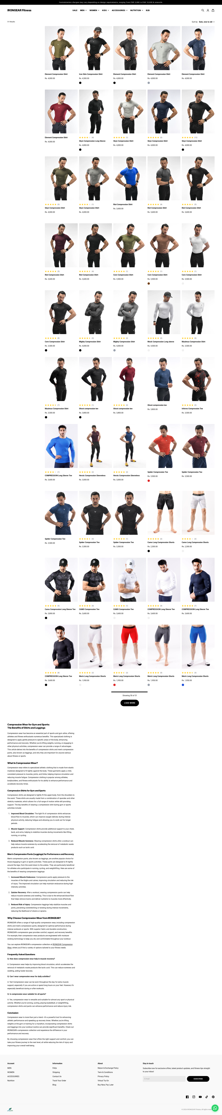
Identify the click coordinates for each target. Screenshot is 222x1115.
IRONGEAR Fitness (194, 1109)
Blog (54, 1085)
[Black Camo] (80, 618)
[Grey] (149, 83)
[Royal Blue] (46, 484)
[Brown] (149, 283)
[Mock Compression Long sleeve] (164, 312)
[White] (183, 283)
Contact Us (56, 1076)
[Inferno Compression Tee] (198, 379)
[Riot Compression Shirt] (129, 178)
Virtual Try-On (103, 1081)
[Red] (149, 481)
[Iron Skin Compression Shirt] (95, 48)
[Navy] (183, 83)
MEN (9, 1068)
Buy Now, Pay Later (105, 1085)
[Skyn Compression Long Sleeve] (95, 112)
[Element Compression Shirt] (61, 48)
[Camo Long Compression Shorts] (164, 513)
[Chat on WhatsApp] (215, 1108)
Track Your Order (59, 1081)
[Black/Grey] (183, 216)
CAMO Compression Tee (89, 609)
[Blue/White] (114, 213)
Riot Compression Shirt (122, 204)
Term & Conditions (105, 1072)
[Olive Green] (114, 283)
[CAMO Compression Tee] (95, 580)
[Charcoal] (80, 216)
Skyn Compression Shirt (123, 141)
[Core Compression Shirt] (129, 245)
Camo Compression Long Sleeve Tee (60, 609)
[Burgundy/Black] (46, 283)
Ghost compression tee (88, 409)
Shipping (56, 1072)
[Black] (80, 83)
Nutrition (10, 1081)
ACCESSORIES (13, 1076)
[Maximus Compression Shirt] (198, 312)
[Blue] (183, 685)
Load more (129, 703)
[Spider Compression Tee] (164, 446)
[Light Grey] (114, 150)
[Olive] (46, 83)
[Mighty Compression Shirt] (95, 312)
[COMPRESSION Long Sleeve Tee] (61, 446)
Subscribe (198, 1079)
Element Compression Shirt (56, 74)
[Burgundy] (46, 146)
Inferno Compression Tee (192, 409)
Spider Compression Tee (158, 472)
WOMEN (10, 1072)
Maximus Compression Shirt (193, 342)
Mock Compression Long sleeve (161, 342)
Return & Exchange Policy (108, 1068)
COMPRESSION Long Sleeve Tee (58, 475)
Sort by (195, 22)
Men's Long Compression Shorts (92, 676)
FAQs (54, 1068)
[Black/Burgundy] (80, 283)
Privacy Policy (103, 1076)
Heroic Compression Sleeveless (92, 475)
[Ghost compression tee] (95, 379)
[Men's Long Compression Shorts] (95, 647)
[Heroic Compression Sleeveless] (95, 446)
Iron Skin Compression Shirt (90, 74)
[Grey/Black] (149, 216)
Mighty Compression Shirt (90, 342)
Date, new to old (205, 22)
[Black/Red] (183, 417)
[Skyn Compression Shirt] (129, 112)
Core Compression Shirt (123, 275)
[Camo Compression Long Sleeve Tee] (61, 580)
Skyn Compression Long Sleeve (92, 141)
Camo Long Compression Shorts (161, 542)
